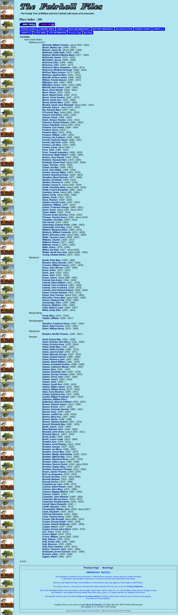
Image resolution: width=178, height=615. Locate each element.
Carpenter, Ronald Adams (55, 502)
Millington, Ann (50, 82)
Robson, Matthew (51, 305)
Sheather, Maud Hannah (55, 177)
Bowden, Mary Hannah (54, 263)
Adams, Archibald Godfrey (56, 364)
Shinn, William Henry (53, 328)
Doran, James (49, 277)
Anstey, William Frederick (55, 397)
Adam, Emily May (51, 347)
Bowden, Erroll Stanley (54, 444)
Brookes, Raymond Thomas (57, 469)
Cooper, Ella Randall (53, 519)
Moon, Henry (49, 92)
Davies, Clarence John (54, 549)
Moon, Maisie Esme (52, 95)
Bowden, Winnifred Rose (55, 459)
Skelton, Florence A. (52, 182)
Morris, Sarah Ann (51, 100)
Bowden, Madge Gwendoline (57, 454)
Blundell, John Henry (53, 432)
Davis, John (48, 275)
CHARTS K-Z (26, 33)
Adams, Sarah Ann (52, 384)
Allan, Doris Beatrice (53, 392)
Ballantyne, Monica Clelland (56, 402)
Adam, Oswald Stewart (54, 357)
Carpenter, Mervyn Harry (55, 499)
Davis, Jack (48, 272)
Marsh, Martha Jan (52, 47)
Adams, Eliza (49, 369)
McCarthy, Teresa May (53, 297)
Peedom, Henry (50, 130)
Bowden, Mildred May (53, 457)
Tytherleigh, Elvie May (53, 227)
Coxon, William (50, 537)
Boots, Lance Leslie (52, 439)
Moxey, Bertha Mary (52, 102)
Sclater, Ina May (50, 167)
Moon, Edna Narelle (52, 90)
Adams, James (50, 379)
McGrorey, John (50, 65)
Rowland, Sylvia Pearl (53, 162)
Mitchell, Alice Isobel (53, 87)
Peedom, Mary (49, 132)
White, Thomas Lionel (53, 237)
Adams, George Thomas (55, 374)
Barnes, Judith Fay (52, 414)
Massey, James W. (51, 50)
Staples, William (50, 318)
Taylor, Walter (49, 212)
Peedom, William (51, 135)
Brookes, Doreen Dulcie (54, 464)
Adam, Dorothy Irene (53, 344)
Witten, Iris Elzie (50, 250)
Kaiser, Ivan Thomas (53, 295)
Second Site (92, 611)
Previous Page (75, 33)
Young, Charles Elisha (54, 255)
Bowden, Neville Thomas (55, 334)
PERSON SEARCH (28, 29)
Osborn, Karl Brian (52, 115)
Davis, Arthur (49, 270)
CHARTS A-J (158, 29)
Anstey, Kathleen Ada (53, 394)
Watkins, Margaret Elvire (55, 230)
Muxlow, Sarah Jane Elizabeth (58, 105)
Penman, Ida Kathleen (53, 137)
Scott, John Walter (51, 170)
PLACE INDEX (40, 33)
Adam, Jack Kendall (52, 352)
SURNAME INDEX (46, 29)
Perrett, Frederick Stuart (54, 140)
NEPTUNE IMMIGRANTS (102, 29)
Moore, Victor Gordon (53, 97)
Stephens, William (51, 205)
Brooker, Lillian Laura (53, 462)
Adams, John (49, 382)
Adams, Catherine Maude (55, 367)
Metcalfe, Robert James (54, 77)
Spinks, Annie (49, 197)
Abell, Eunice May (51, 339)
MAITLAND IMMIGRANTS (79, 29)
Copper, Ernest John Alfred (56, 529)
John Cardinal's (82, 611)
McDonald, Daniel (51, 57)
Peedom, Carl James (53, 127)
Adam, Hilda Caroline (53, 349)
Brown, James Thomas (54, 472)
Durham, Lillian (50, 554)
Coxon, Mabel (49, 534)
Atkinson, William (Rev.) (54, 399)
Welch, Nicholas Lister (54, 235)
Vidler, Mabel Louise (52, 307)
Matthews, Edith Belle (53, 52)
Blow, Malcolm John (52, 429)
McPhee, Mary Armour (53, 72)
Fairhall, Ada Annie (52, 280)
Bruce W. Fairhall (93, 605)
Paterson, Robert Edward (55, 122)
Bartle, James (49, 427)
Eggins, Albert (49, 556)
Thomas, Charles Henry (54, 217)
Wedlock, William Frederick (56, 232)
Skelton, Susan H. (51, 185)
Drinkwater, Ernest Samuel (56, 551)
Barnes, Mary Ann (51, 417)
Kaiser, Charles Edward (54, 292)
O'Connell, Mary (50, 112)
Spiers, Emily (49, 195)
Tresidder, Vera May (52, 220)
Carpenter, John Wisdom (55, 497)
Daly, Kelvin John (51, 542)
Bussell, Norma (50, 482)
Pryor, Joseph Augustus (55, 152)
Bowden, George (51, 447)
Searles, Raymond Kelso (55, 175)
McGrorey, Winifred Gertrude (57, 70)
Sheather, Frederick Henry (56, 323)
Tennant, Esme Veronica (55, 215)
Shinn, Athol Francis (53, 326)
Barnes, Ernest (50, 407)
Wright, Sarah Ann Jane (54, 252)
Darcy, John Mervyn (52, 268)
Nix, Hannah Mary (51, 110)
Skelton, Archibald (52, 180)
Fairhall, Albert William (53, 282)
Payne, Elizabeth (51, 125)
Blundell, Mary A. (51, 434)
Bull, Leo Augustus (52, 474)
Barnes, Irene (49, 412)
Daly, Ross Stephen (52, 546)
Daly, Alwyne (49, 539)
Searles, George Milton (54, 172)
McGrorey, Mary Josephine (56, 67)
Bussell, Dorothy (51, 477)
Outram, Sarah (49, 117)
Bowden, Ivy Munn (52, 449)
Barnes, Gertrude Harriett (55, 409)
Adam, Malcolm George (54, 354)
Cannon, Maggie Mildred (55, 492)
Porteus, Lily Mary (51, 145)
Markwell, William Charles (55, 45)
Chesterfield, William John (56, 509)
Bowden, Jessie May (53, 452)
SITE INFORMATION (57, 33)
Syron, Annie (49, 210)
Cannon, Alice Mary (52, 489)
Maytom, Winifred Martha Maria (58, 55)
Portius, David (49, 147)
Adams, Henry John (52, 377)
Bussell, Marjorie (51, 479)
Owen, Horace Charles (54, 120)
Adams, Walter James (53, 387)
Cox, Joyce (48, 532)
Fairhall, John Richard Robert (57, 290)
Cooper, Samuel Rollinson (56, 524)
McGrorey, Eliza (50, 62)
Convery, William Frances (55, 265)
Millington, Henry (51, 85)
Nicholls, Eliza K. (51, 107)
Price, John (48, 150)
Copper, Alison (50, 527)
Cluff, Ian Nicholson (52, 514)
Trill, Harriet (48, 222)
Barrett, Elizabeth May (53, 424)
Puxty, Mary (48, 316)
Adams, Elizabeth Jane (54, 372)
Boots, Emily (49, 437)
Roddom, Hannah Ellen (54, 160)
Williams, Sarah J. (51, 245)
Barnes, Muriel (49, 419)
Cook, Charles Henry (53, 517)
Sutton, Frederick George (55, 207)
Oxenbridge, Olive (51, 302)
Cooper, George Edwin (54, 522)
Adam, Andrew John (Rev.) (56, 342)
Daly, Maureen (49, 544)
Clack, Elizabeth (50, 512)
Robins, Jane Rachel (53, 157)
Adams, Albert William (53, 362)
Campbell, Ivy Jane (52, 484)
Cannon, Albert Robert (54, 487)
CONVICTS (61, 29)
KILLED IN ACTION (124, 29)
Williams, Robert (50, 242)
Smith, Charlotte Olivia (54, 187)
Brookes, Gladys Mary (53, 467)
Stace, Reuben (50, 200)
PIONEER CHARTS (143, 29)
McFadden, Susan (51, 60)
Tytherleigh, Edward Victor (56, 225)
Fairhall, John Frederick (54, 285)
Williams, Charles (51, 240)
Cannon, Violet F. (51, 494)
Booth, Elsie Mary (51, 260)
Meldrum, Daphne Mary (54, 75)
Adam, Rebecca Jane (53, 359)
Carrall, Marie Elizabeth (54, 504)
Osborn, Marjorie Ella (53, 300)
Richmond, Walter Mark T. (55, 155)
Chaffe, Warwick (50, 507)
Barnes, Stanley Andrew (55, 422)
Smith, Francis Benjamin (55, 190)
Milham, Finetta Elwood (54, 80)
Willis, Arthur (49, 247)
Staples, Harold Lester (54, 202)
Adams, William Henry (53, 389)
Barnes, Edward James (54, 404)
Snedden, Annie (50, 192)
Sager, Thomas (50, 165)
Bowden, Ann (49, 442)
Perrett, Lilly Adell (51, 142)
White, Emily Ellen (51, 310)
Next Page (88, 33)
